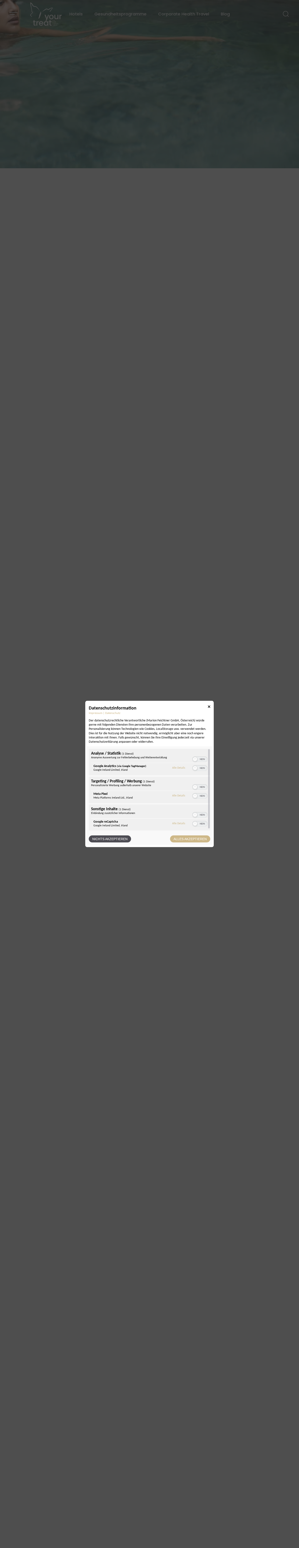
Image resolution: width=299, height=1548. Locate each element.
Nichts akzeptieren (110, 839)
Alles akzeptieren (190, 839)
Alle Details (178, 767)
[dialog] (149, 774)
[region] (149, 790)
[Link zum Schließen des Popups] (209, 707)
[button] (195, 759)
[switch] (200, 759)
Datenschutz (112, 713)
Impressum (95, 713)
